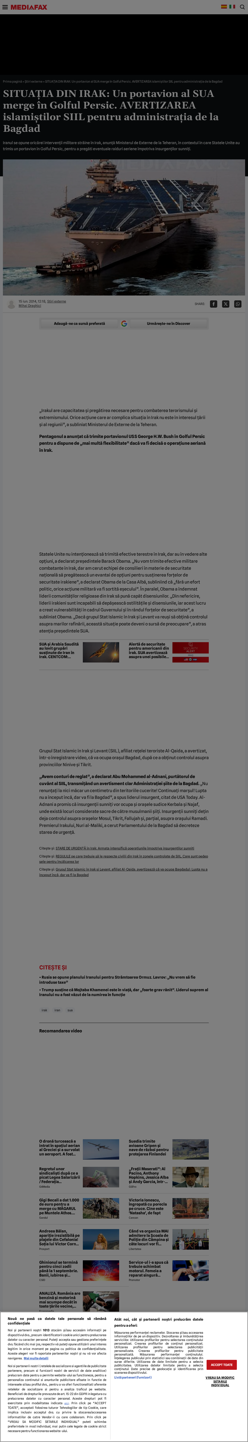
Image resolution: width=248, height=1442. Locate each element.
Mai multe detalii (36, 1358)
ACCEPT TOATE (222, 1365)
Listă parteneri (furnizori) (132, 1377)
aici (66, 1403)
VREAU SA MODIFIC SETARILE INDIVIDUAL (220, 1381)
